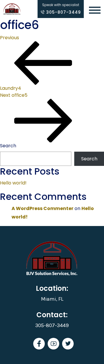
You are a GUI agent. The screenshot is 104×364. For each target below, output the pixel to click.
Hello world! (13, 183)
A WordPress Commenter (42, 208)
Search (8, 145)
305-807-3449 (63, 12)
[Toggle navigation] (95, 11)
